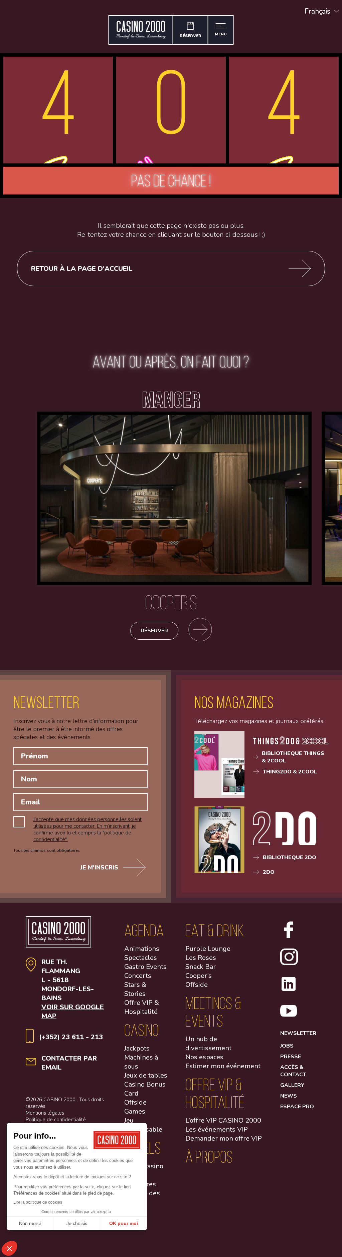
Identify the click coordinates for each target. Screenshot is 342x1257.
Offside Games (135, 1107)
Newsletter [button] (298, 1033)
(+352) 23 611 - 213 (71, 1037)
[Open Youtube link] (288, 1017)
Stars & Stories (135, 989)
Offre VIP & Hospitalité (141, 1007)
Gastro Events (145, 966)
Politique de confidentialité (56, 1119)
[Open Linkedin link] (288, 990)
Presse (290, 1056)
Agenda (144, 930)
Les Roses (200, 957)
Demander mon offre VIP (223, 1138)
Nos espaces (204, 1057)
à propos (209, 1157)
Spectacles (140, 957)
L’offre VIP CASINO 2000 (223, 1120)
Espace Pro (297, 1106)
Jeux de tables (145, 1075)
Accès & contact (293, 1071)
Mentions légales (45, 1113)
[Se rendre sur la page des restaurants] (200, 630)
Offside (196, 984)
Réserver (154, 630)
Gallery (292, 1085)
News (288, 1096)
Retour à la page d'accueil (82, 268)
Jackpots (137, 1048)
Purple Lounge (207, 948)
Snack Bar (200, 966)
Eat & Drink (214, 930)
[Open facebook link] (288, 936)
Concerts (137, 975)
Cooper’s (198, 975)
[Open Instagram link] (289, 963)
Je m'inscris (99, 867)
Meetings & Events (213, 1012)
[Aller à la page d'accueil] (141, 30)
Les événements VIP (216, 1129)
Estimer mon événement (223, 1066)
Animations (141, 948)
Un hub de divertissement (208, 1044)
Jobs (287, 1046)
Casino (141, 1030)
